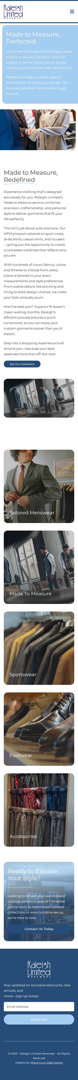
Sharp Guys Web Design (47, 1062)
